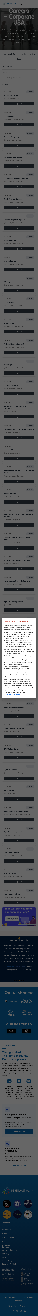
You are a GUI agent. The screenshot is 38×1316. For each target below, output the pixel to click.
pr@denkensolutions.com (12, 694)
